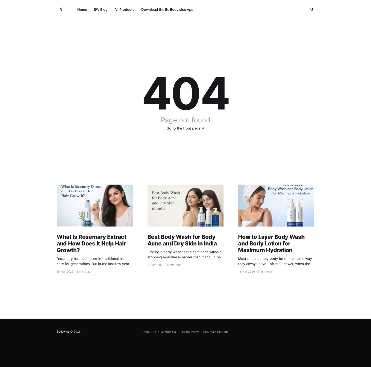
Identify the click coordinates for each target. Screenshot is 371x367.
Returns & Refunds (215, 331)
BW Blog (101, 9)
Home (82, 9)
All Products (124, 9)
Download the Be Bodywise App (167, 9)
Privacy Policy (190, 331)
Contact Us (168, 331)
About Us (149, 331)
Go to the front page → (186, 128)
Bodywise (63, 331)
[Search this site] (311, 9)
